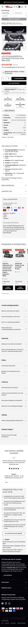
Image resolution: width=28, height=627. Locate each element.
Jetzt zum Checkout (14, 83)
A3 (16, 22)
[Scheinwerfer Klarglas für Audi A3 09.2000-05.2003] (20, 254)
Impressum (7, 623)
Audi (14, 22)
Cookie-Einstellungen (21, 623)
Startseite (3, 22)
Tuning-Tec (4, 137)
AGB (2, 623)
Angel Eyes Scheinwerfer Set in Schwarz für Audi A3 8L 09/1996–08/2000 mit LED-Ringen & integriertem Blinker (8, 270)
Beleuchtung (9, 22)
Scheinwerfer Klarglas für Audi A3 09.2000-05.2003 (19, 266)
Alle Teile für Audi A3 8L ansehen (13, 533)
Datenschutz (13, 623)
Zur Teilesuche (8, 575)
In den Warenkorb (19, 78)
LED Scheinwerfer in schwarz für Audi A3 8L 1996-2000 (12, 23)
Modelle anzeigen (14, 19)
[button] (25, 7)
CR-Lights (6, 620)
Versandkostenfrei (11, 67)
